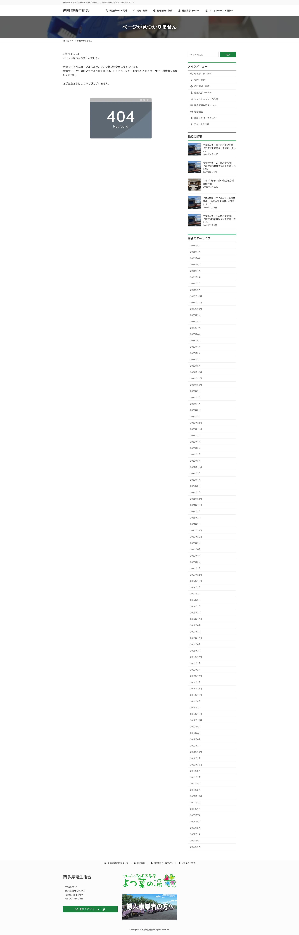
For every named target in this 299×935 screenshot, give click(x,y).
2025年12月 (196, 296)
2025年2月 (195, 359)
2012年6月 (195, 733)
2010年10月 (196, 764)
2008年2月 (195, 827)
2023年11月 (196, 429)
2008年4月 (195, 821)
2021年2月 (195, 524)
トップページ (120, 70)
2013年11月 (196, 695)
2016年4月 (195, 644)
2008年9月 (195, 809)
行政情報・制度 (201, 86)
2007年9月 (195, 834)
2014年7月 (195, 682)
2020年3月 (195, 562)
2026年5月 (195, 264)
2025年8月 (195, 321)
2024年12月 (196, 372)
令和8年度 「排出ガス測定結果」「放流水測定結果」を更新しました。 (219, 148)
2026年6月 (195, 258)
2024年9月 (195, 391)
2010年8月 (195, 771)
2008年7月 (195, 815)
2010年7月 (195, 777)
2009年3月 (195, 802)
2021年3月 (195, 517)
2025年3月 (195, 353)
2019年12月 (196, 574)
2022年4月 (195, 479)
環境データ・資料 (203, 73)
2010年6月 (195, 783)
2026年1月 (195, 289)
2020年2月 (195, 568)
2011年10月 (196, 752)
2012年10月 (196, 720)
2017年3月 (195, 631)
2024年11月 (196, 378)
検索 (227, 54)
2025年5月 (195, 340)
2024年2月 (195, 416)
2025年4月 (195, 346)
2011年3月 (195, 758)
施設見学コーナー (203, 92)
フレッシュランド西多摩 (206, 99)
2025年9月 (195, 315)
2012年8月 (195, 726)
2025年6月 (195, 334)
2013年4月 (195, 701)
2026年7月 (195, 251)
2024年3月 (195, 410)
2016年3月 (195, 650)
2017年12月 (196, 619)
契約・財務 (199, 80)
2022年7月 (195, 473)
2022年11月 (196, 467)
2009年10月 (196, 796)
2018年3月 (195, 612)
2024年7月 (195, 397)
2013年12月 (196, 688)
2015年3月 (195, 663)
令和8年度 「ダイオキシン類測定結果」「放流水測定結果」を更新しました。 (219, 201)
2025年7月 (195, 328)
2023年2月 (195, 454)
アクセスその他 (201, 124)
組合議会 (198, 111)
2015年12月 (196, 657)
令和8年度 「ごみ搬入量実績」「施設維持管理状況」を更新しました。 (219, 165)
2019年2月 (195, 600)
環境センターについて (205, 118)
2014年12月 (196, 676)
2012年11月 (196, 714)
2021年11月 (196, 505)
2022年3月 (195, 486)
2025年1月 (195, 365)
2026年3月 (195, 277)
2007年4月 (195, 840)
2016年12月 (196, 638)
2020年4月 (195, 555)
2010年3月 (195, 790)
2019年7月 (195, 587)
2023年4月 (195, 441)
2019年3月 (195, 593)
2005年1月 (195, 846)
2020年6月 (195, 549)
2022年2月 (195, 492)
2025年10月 (196, 309)
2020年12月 (196, 530)
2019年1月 (195, 606)
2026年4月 (195, 270)
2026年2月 (195, 283)
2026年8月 (195, 245)
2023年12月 (196, 422)
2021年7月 (195, 511)
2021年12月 (196, 498)
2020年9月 (195, 543)
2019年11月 (196, 581)
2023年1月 (195, 460)
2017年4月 (195, 625)
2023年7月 (195, 435)
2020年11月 (196, 536)
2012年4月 (195, 739)
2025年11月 (196, 302)
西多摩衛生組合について (206, 105)
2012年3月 (195, 745)
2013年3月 (195, 707)
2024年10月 (196, 384)
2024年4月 (195, 403)
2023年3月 (195, 448)
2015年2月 (195, 669)
